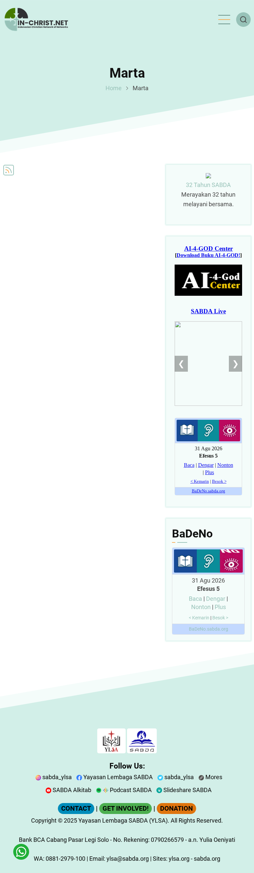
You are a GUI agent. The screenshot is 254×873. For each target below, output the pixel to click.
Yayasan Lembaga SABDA (117, 777)
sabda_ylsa (56, 777)
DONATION (176, 808)
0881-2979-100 (65, 858)
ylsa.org (179, 858)
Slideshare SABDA (187, 789)
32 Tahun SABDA (208, 184)
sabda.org (207, 858)
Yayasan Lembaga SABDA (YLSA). (123, 820)
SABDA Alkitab (71, 789)
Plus (220, 606)
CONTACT (76, 808)
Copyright (44, 820)
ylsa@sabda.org (127, 858)
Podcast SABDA (130, 789)
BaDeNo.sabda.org (208, 629)
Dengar (215, 598)
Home (114, 88)
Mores (213, 777)
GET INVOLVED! (125, 808)
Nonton (201, 606)
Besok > (220, 618)
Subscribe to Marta (8, 170)
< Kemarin (199, 618)
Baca (195, 598)
